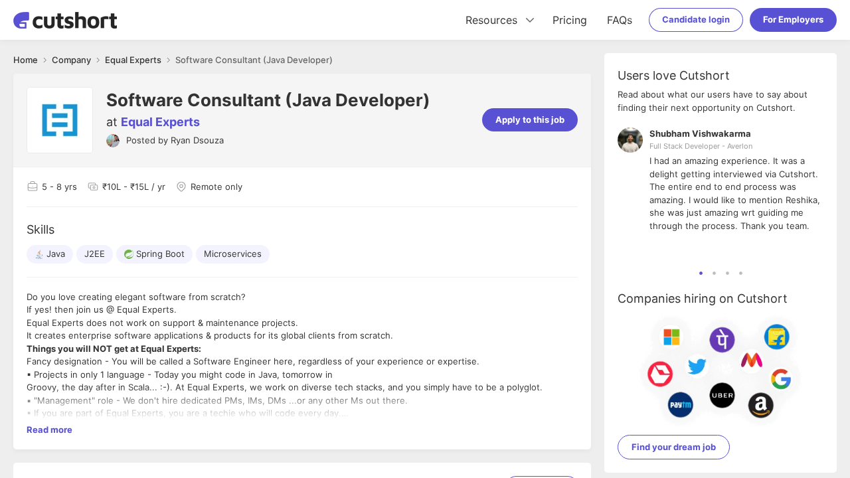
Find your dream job (674, 446)
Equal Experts (160, 122)
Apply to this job (529, 119)
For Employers (793, 19)
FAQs (619, 20)
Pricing (569, 20)
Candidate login (696, 19)
